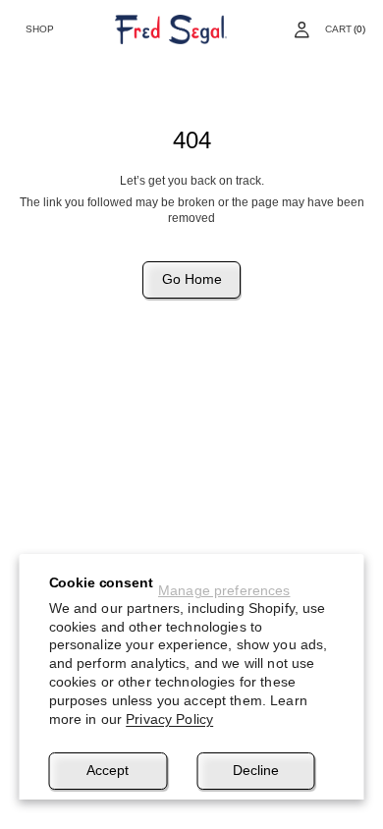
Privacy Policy (169, 719)
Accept (107, 770)
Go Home (192, 279)
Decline (256, 770)
